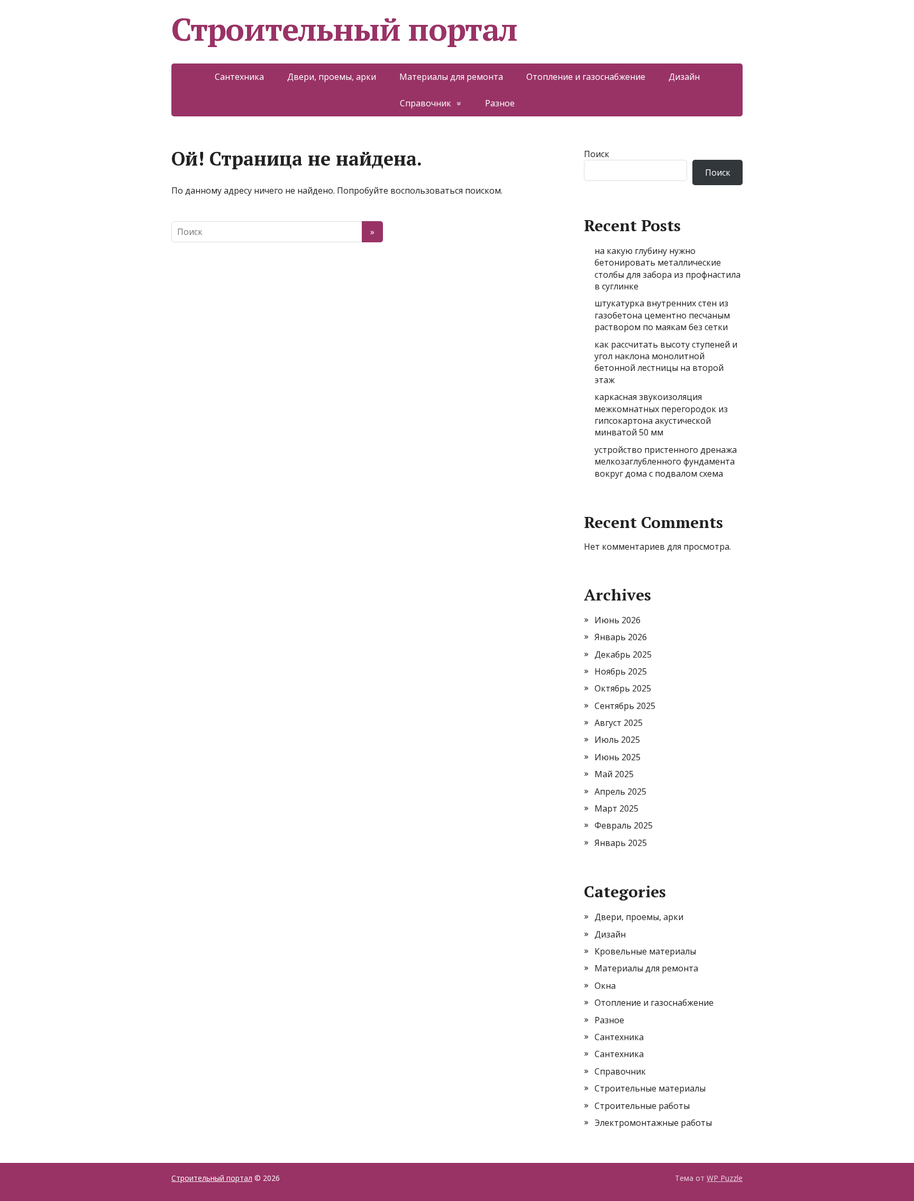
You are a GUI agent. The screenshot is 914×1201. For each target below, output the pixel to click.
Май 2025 (614, 774)
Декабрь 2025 (623, 654)
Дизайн (684, 77)
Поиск (596, 154)
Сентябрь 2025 (625, 706)
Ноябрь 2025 (621, 671)
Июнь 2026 (618, 620)
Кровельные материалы (645, 951)
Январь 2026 (621, 637)
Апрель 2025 (620, 791)
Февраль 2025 (624, 825)
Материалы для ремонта (451, 77)
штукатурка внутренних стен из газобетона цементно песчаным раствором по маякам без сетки (662, 315)
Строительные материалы (650, 1088)
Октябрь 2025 (623, 688)
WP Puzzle (725, 1178)
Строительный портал (344, 29)
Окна (605, 985)
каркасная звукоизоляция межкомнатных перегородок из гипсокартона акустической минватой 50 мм (661, 414)
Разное (500, 103)
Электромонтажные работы (653, 1123)
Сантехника (239, 77)
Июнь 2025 (618, 757)
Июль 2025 (617, 739)
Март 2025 (616, 808)
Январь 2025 (621, 843)
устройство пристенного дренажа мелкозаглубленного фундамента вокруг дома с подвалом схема (666, 461)
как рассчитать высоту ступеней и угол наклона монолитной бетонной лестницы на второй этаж (666, 362)
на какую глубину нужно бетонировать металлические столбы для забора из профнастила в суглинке (668, 268)
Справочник (425, 103)
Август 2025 (619, 723)
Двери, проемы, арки (331, 77)
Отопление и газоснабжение (585, 77)
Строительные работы (642, 1106)
